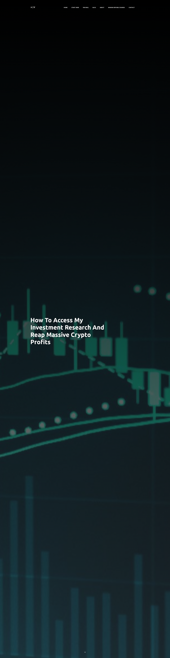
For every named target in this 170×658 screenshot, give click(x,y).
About (102, 7)
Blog (94, 7)
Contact (132, 7)
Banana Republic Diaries (116, 7)
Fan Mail (86, 7)
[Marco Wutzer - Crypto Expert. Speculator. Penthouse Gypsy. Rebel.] (32, 7)
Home (65, 7)
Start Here (75, 7)
